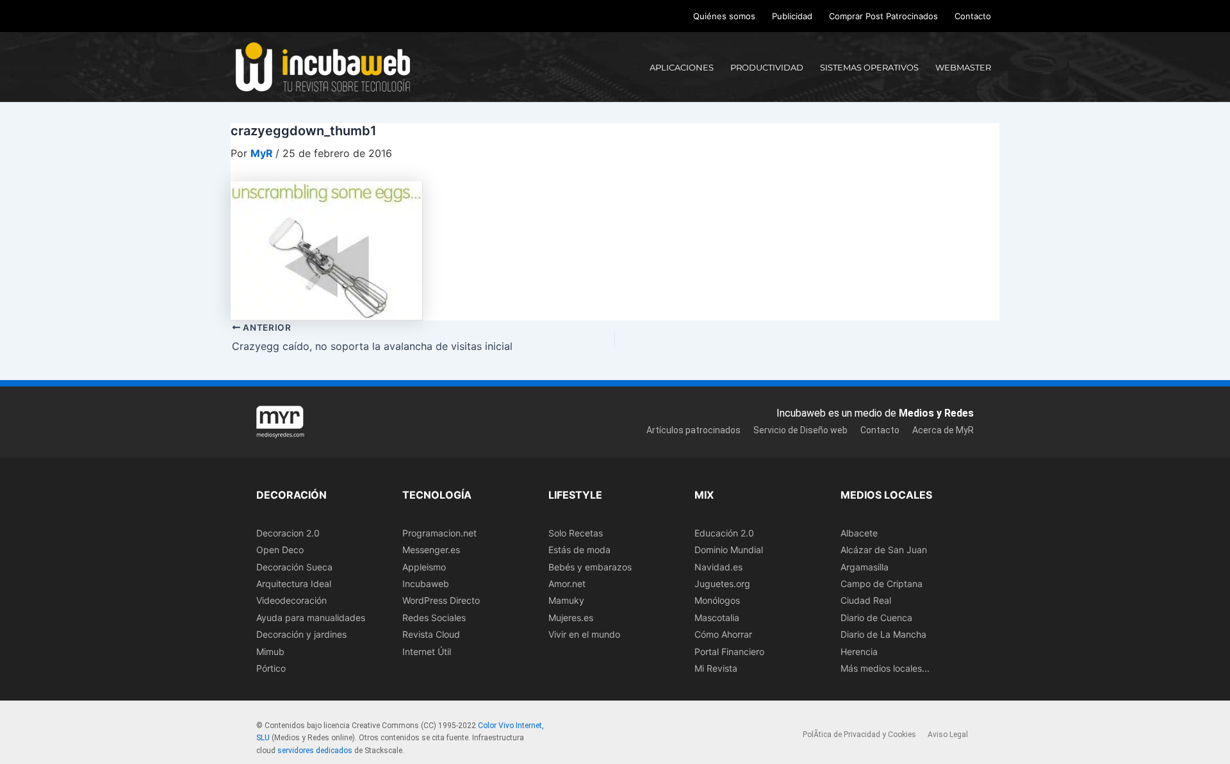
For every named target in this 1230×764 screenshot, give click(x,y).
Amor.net (567, 583)
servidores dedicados (314, 750)
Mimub (270, 651)
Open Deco (280, 549)
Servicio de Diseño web (800, 430)
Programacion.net (439, 532)
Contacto (973, 16)
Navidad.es (718, 566)
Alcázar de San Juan (883, 549)
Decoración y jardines (301, 634)
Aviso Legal (948, 734)
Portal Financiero (729, 651)
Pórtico (271, 668)
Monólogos (717, 600)
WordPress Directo (441, 600)
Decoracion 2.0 (288, 532)
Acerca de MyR (943, 430)
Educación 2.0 (724, 532)
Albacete (859, 532)
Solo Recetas (575, 532)
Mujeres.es (570, 617)
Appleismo (424, 566)
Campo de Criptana (881, 583)
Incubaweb (425, 583)
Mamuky (566, 600)
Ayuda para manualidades (310, 617)
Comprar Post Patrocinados (883, 16)
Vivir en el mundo (584, 634)
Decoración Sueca (294, 566)
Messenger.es (431, 549)
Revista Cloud (431, 634)
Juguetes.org (722, 583)
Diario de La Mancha (883, 634)
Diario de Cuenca (876, 617)
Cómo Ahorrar (723, 634)
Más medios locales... (885, 668)
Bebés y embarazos (590, 566)
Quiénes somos (724, 16)
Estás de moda (579, 549)
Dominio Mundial (728, 549)
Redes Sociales (434, 617)
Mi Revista (715, 668)
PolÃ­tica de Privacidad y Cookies (859, 734)
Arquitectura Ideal (293, 583)
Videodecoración (291, 600)
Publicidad (792, 16)
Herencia (859, 651)
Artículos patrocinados (693, 430)
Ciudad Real (865, 600)
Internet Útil (426, 651)
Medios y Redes (936, 413)
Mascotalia (716, 617)
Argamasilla (864, 566)
